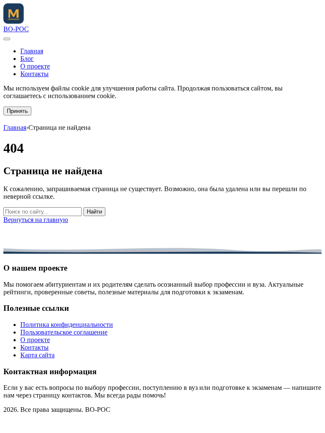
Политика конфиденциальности (66, 324)
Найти (94, 211)
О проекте (35, 66)
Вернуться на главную (35, 219)
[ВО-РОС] (13, 21)
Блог (27, 58)
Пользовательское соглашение (63, 332)
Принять (17, 111)
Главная (31, 51)
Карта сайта (37, 355)
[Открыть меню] (6, 39)
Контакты (34, 73)
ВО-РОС (16, 29)
